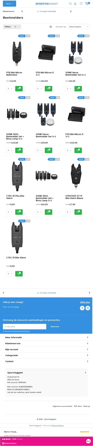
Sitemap (86, 406)
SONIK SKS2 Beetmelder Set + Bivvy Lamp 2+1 (15, 136)
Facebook (82, 308)
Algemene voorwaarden (62, 406)
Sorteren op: (61, 27)
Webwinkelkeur (58, 426)
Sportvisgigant (50, 419)
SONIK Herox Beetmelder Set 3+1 (46, 135)
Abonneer (55, 326)
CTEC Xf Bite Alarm (16, 257)
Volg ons (85, 302)
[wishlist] (81, 3)
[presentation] (23, 11)
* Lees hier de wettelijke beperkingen (16, 331)
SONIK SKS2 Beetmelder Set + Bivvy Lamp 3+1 (45, 198)
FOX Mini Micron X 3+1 (74, 135)
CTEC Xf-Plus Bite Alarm (15, 197)
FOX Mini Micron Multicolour (14, 73)
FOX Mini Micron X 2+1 (45, 73)
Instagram (87, 308)
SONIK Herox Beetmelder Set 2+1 (76, 73)
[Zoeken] (70, 3)
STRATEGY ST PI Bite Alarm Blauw (74, 197)
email (16, 307)
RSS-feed (78, 406)
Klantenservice (8, 11)
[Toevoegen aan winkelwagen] (19, 88)
